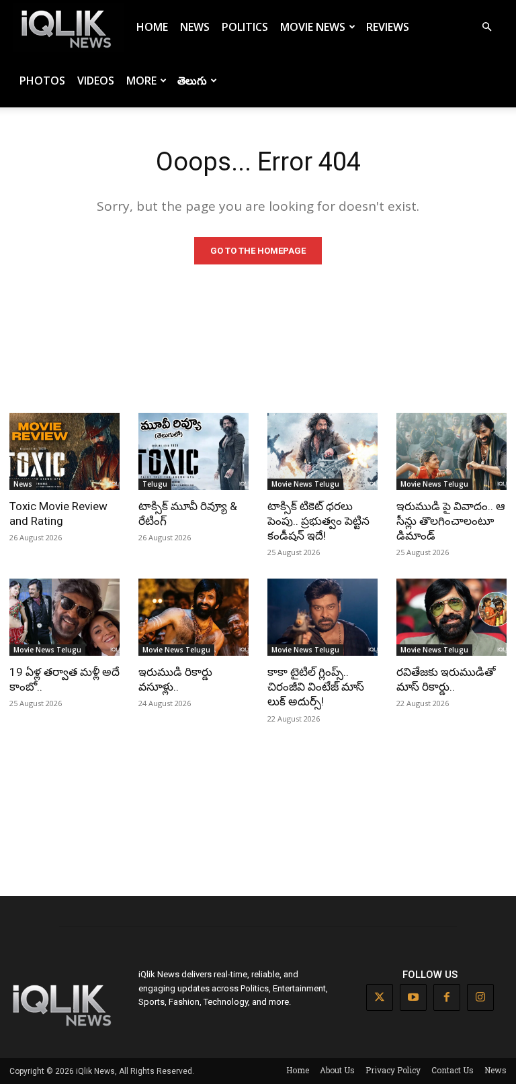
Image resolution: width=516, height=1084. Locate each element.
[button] (486, 27)
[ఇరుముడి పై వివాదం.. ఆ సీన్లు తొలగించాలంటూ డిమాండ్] (451, 451)
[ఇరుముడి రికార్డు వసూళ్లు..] (193, 617)
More (141, 80)
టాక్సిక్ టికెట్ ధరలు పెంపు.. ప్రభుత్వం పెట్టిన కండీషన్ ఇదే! (318, 520)
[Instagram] (480, 997)
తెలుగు (192, 80)
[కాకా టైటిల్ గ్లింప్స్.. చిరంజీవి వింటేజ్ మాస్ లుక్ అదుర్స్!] (322, 617)
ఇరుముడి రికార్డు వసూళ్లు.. (175, 679)
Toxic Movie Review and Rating (58, 513)
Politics (245, 26)
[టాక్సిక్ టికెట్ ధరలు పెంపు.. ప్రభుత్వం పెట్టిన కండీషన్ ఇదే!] (322, 451)
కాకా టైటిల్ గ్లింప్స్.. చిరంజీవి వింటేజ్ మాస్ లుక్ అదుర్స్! (315, 686)
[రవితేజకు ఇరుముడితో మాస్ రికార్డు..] (451, 617)
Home (152, 26)
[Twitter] (379, 997)
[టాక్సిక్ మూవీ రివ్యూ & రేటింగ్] (193, 451)
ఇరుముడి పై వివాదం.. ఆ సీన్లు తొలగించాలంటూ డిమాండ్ (450, 520)
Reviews (387, 26)
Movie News (312, 26)
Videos (95, 80)
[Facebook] (446, 997)
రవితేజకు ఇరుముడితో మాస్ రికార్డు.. (446, 679)
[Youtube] (413, 997)
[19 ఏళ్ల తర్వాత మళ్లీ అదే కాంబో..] (64, 617)
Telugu (154, 484)
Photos (42, 80)
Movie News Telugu (305, 484)
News (195, 26)
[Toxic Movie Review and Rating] (64, 451)
